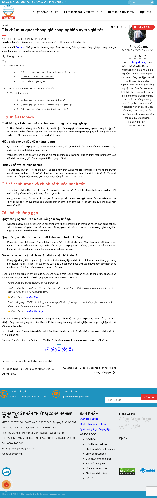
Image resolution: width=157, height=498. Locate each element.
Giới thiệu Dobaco (18, 65)
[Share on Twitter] (53, 349)
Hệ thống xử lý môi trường (83, 12)
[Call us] (140, 56)
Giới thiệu (117, 27)
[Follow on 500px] (127, 426)
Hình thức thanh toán (96, 468)
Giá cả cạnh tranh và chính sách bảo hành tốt (31, 88)
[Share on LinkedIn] (70, 349)
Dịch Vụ (145, 12)
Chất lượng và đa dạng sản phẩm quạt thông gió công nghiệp (48, 72)
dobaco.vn (17, 453)
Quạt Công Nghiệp (45, 12)
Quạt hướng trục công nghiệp (95, 429)
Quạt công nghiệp (89, 419)
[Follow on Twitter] (133, 419)
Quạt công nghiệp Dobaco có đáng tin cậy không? (43, 100)
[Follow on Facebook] (130, 56)
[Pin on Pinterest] (64, 349)
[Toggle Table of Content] (4, 62)
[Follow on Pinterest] (138, 419)
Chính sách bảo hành (96, 473)
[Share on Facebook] (47, 349)
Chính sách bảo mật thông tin (101, 449)
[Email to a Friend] (58, 349)
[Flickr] (121, 426)
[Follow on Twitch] (133, 426)
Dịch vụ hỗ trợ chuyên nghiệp (33, 81)
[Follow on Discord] (138, 426)
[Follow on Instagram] (127, 419)
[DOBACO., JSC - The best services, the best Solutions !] (8, 12)
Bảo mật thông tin (95, 463)
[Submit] (151, 2)
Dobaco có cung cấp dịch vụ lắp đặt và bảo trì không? (44, 109)
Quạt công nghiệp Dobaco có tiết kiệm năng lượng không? (46, 104)
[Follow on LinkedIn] (145, 56)
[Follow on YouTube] (149, 419)
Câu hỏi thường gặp (19, 93)
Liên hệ (89, 478)
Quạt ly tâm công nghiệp (93, 424)
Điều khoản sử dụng (96, 444)
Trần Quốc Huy (41, 39)
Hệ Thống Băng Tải (121, 12)
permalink (47, 361)
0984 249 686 (143, 27)
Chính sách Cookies (96, 453)
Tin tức (5, 25)
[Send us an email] (135, 56)
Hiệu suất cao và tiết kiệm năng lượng (37, 76)
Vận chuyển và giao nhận (98, 458)
